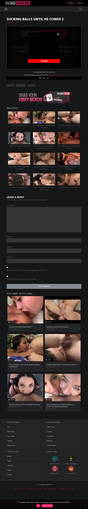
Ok (38, 506)
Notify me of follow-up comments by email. (27, 270)
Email (10, 247)
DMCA (40, 488)
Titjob (9, 461)
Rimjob (9, 475)
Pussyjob (10, 465)
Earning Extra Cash (50, 488)
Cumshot (49, 431)
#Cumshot (31, 85)
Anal (8, 427)
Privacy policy (47, 506)
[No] (85, 504)
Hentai (79, 3)
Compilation (50, 436)
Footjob (9, 470)
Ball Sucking (10, 431)
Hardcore (71, 3)
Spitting (9, 441)
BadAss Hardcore (46, 484)
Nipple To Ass (11, 445)
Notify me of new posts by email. (22, 279)
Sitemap (71, 488)
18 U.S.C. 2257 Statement (28, 488)
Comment (12, 205)
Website (10, 257)
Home (16, 488)
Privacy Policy (62, 488)
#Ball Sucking (20, 85)
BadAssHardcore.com (56, 75)
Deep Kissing (50, 427)
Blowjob (9, 456)
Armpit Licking (51, 445)
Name (10, 236)
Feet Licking (10, 436)
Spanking (49, 441)
